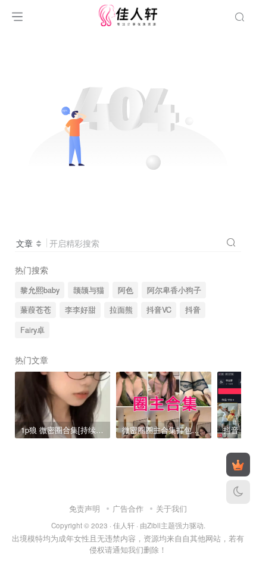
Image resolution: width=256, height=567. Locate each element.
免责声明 (84, 508)
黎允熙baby (40, 290)
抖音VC (158, 309)
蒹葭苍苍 (35, 309)
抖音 (193, 309)
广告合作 (128, 508)
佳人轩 (124, 525)
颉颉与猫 (88, 290)
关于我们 (171, 508)
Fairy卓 (32, 330)
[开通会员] (238, 464)
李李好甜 (80, 309)
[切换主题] (238, 492)
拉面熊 (121, 309)
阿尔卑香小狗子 (174, 290)
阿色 (125, 290)
